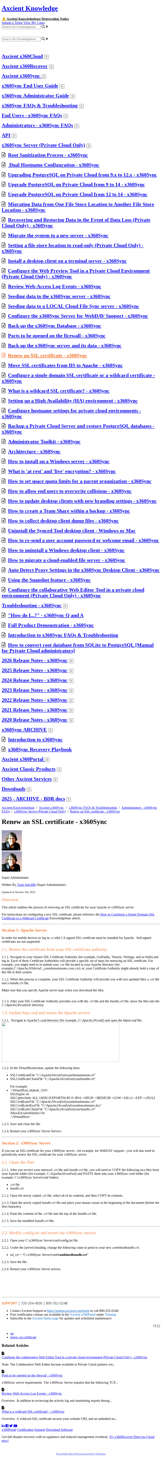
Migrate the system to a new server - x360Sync (58, 235)
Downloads (13, 789)
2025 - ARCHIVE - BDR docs (33, 798)
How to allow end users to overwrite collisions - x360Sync (70, 491)
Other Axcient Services (27, 779)
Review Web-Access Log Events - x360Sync (54, 286)
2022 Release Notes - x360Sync (35, 700)
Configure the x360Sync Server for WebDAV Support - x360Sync (78, 316)
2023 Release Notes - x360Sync (35, 690)
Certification (25, 1429)
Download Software (59, 1429)
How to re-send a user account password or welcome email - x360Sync (83, 540)
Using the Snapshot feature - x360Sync (49, 580)
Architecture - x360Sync (34, 451)
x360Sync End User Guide (30, 85)
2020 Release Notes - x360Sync (35, 719)
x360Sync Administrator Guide (35, 95)
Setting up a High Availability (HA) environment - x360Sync (73, 400)
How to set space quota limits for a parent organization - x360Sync (79, 481)
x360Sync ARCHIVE (24, 729)
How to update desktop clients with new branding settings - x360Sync (82, 501)
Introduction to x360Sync (35, 739)
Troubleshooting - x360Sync (32, 605)
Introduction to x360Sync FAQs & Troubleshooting (63, 635)
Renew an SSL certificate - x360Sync (47, 355)
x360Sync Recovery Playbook (40, 749)
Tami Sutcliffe (26, 885)
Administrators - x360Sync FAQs (37, 125)
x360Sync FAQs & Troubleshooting (40, 105)
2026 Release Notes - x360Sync (35, 660)
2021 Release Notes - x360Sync (35, 710)
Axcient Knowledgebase (18, 807)
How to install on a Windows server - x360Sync (58, 461)
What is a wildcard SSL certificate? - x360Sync (58, 391)
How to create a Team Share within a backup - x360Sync (69, 511)
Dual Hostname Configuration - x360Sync (53, 165)
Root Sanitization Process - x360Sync (48, 155)
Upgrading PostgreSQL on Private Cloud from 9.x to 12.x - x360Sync (82, 175)
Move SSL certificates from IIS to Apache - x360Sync (65, 365)
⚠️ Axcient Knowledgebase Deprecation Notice (35, 19)
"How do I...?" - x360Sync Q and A (46, 615)
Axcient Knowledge (30, 8)
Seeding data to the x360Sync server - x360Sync (59, 296)
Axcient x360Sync (21, 76)
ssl (12, 1333)
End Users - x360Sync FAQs (32, 115)
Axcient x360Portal (23, 759)
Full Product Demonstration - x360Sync (51, 625)
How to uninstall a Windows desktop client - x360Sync (66, 550)
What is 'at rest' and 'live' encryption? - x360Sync (62, 471)
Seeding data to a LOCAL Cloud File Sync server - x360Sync (73, 306)
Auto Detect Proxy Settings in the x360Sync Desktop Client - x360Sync (84, 570)
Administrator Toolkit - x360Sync (44, 441)
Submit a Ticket (12, 22)
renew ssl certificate (23, 1337)
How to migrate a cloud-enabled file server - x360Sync (66, 560)
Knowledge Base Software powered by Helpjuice (81, 1453)
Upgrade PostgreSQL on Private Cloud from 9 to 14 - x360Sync (76, 184)
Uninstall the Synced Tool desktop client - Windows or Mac (72, 530)
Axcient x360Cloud (22, 56)
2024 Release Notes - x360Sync (35, 680)
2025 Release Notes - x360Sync (35, 670)
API (6, 135)
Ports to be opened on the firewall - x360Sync (56, 335)
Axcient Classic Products (28, 769)
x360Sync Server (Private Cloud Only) (43, 145)
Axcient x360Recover (25, 66)
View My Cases (34, 22)
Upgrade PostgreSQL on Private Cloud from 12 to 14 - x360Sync (77, 194)
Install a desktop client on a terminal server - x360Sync (67, 261)
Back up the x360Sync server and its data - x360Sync (65, 345)
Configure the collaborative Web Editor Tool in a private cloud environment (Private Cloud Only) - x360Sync (73, 592)
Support (39, 1429)
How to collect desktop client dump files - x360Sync (63, 520)
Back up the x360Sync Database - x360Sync (54, 325)
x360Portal (9, 1429)
